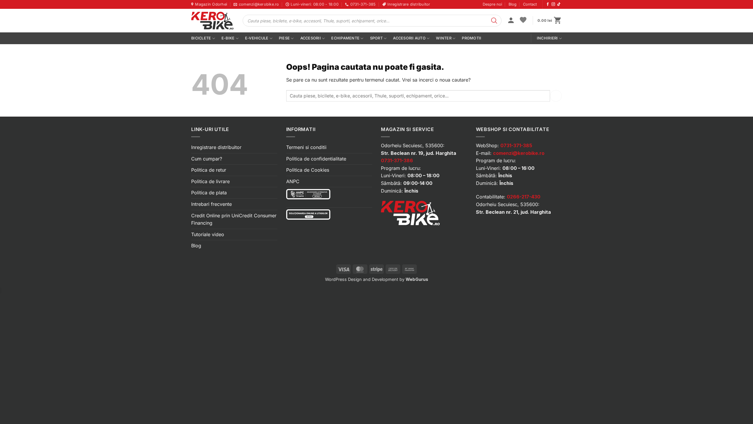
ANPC (292, 181)
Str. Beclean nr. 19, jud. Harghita (418, 153)
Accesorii (310, 38)
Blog (513, 4)
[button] (511, 21)
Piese (284, 38)
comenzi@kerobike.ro (518, 153)
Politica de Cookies (307, 170)
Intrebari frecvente (211, 204)
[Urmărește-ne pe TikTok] (559, 4)
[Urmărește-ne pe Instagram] (553, 4)
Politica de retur (208, 170)
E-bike (228, 38)
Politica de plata (209, 193)
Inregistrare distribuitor (216, 147)
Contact (530, 4)
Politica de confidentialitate (316, 159)
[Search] (494, 20)
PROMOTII (471, 38)
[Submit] (556, 96)
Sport (376, 38)
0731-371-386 (397, 160)
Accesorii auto (409, 38)
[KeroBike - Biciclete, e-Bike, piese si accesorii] (212, 20)
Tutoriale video (207, 234)
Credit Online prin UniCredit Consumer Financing (233, 219)
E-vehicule (257, 38)
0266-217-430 (523, 197)
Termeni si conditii (306, 147)
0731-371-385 (516, 145)
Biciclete (201, 38)
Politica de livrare (210, 181)
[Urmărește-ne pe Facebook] (547, 4)
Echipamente (345, 38)
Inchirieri (547, 38)
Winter (444, 38)
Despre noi (492, 4)
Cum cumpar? (206, 159)
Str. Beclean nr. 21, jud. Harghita (513, 212)
